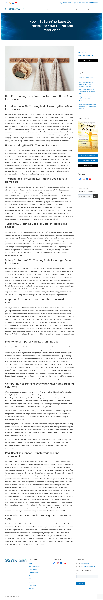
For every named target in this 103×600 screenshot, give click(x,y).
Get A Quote (88, 60)
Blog (67, 9)
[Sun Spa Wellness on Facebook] (7, 3)
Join (95, 196)
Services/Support (77, 9)
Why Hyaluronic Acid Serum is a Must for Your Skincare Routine (87, 99)
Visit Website (88, 165)
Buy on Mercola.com (88, 155)
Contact (95, 9)
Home (42, 9)
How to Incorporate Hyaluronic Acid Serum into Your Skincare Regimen (87, 106)
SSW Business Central (35, 566)
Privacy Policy (33, 585)
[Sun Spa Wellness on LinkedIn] (13, 3)
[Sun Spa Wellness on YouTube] (16, 3)
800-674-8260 (85, 563)
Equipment (49, 9)
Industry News (33, 569)
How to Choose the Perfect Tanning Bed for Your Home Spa (87, 91)
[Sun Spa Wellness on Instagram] (10, 3)
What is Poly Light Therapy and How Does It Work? (86, 78)
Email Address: (80, 574)
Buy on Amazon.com (88, 160)
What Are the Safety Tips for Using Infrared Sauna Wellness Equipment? (87, 84)
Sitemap (31, 588)
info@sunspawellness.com (88, 566)
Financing (60, 9)
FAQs (87, 9)
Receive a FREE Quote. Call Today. (80, 3)
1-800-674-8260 (86, 55)
